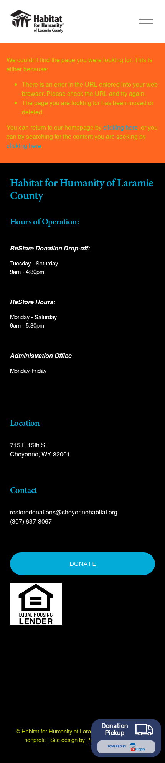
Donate (82, 564)
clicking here (120, 127)
